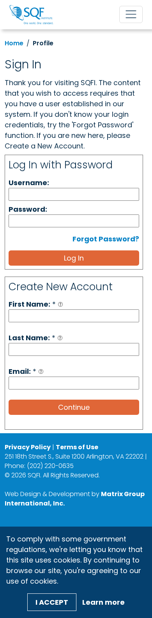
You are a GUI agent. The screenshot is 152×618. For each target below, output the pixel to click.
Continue (74, 407)
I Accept (51, 602)
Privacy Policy (28, 447)
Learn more (103, 602)
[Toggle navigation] (131, 14)
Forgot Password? (105, 239)
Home (14, 43)
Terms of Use (77, 447)
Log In (74, 258)
